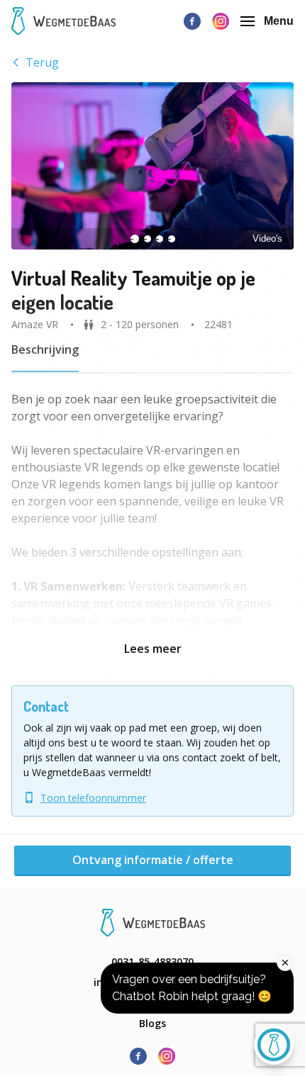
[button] (152, 166)
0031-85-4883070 (152, 961)
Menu (279, 21)
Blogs (152, 1023)
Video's (267, 238)
